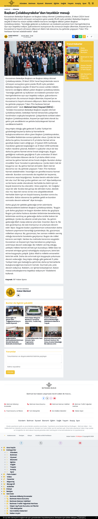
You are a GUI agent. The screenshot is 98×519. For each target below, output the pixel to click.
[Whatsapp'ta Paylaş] (80, 36)
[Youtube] (54, 398)
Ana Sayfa (11, 447)
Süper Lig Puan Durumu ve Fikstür (24, 506)
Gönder (10, 372)
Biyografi (11, 484)
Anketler (10, 486)
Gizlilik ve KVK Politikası (43, 435)
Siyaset (40, 3)
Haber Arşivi (79, 411)
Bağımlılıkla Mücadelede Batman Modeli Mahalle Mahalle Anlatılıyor (14, 341)
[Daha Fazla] (84, 36)
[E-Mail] (18, 295)
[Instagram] (50, 398)
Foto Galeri (11, 474)
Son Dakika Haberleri (59, 411)
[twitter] (40, 443)
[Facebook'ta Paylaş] (73, 36)
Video (9, 477)
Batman (32, 3)
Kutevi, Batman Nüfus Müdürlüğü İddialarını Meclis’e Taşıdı (52, 320)
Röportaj (10, 482)
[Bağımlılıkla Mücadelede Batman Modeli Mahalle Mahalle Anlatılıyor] (14, 332)
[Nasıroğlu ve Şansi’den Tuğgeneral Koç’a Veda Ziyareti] (14, 311)
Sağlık (63, 3)
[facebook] (21, 443)
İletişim (21, 435)
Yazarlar (10, 479)
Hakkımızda (11, 435)
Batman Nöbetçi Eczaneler (11, 405)
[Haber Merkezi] (10, 292)
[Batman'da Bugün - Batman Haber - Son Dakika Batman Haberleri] (11, 3)
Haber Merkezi (24, 291)
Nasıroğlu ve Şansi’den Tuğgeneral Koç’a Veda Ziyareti (13, 320)
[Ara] (89, 3)
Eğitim (56, 3)
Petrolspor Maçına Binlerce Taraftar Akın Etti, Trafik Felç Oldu (33, 320)
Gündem (23, 3)
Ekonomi (48, 3)
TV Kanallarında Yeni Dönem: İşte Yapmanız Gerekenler (33, 341)
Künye (30, 435)
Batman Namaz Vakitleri (61, 404)
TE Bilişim (79, 436)
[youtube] (80, 443)
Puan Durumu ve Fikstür (15, 411)
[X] (47, 398)
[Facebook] (43, 398)
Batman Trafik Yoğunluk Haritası (82, 405)
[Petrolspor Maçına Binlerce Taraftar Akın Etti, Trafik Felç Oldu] (34, 311)
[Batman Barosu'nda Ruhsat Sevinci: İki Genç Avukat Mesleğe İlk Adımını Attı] (53, 332)
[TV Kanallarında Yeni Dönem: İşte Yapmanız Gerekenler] (34, 332)
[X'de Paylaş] (76, 36)
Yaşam (71, 3)
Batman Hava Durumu (37, 404)
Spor (84, 3)
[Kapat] (97, 517)
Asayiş (78, 3)
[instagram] (60, 443)
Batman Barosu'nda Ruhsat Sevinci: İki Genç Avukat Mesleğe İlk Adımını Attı (53, 341)
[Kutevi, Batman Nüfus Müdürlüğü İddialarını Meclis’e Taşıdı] (53, 311)
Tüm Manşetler (34, 411)
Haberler (7, 9)
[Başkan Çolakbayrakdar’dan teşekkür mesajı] (33, 58)
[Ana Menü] (93, 3)
